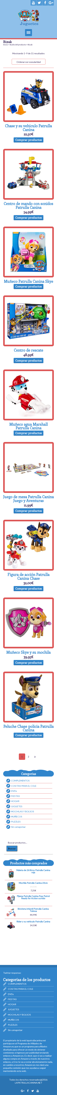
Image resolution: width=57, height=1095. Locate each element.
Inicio (5, 44)
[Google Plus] (51, 3)
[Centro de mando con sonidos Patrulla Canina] (28, 174)
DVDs (14, 791)
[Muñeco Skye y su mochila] (28, 623)
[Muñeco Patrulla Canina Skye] (28, 252)
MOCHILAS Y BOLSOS (22, 811)
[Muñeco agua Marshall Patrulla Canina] (28, 395)
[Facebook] (45, 3)
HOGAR (15, 801)
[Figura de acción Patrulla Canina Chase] (28, 545)
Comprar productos (28, 140)
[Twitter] (39, 3)
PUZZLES (16, 821)
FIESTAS (15, 796)
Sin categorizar (18, 827)
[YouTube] (33, 3)
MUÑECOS (16, 816)
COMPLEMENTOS (20, 780)
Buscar (12, 848)
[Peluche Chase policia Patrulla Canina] (28, 697)
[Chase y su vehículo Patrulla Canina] (28, 96)
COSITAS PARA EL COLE (23, 785)
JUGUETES (16, 806)
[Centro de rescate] (28, 321)
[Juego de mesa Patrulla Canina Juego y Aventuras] (28, 467)
